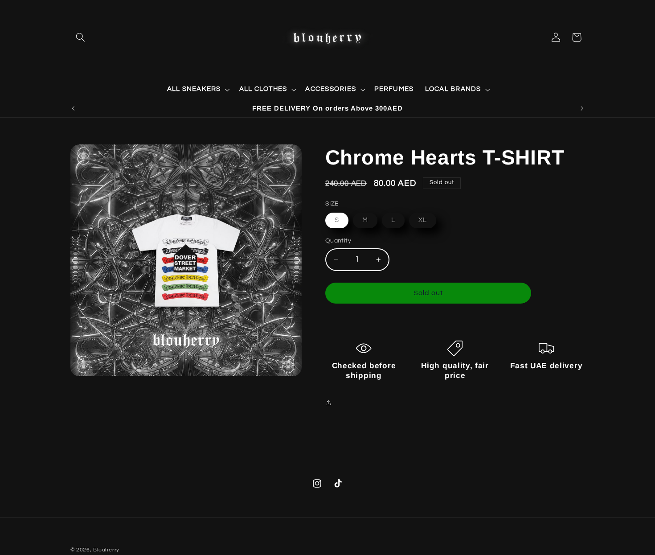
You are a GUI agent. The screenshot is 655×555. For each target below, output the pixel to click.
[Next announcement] (582, 108)
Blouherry (106, 549)
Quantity (338, 241)
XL (427, 222)
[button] (80, 37)
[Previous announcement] (73, 108)
